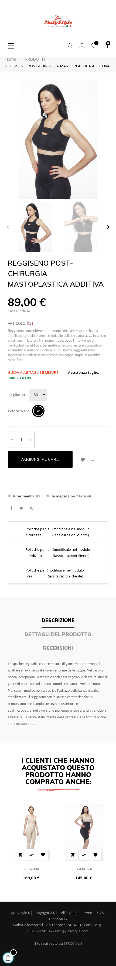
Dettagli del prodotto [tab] (58, 634)
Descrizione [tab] (58, 620)
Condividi (11, 508)
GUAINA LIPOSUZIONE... (31, 869)
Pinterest (31, 508)
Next (108, 227)
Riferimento (23, 496)
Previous (8, 227)
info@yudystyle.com (71, 931)
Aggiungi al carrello (45, 459)
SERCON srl (73, 943)
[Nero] (38, 411)
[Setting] (82, 46)
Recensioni (58, 648)
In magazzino (63, 496)
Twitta (21, 508)
